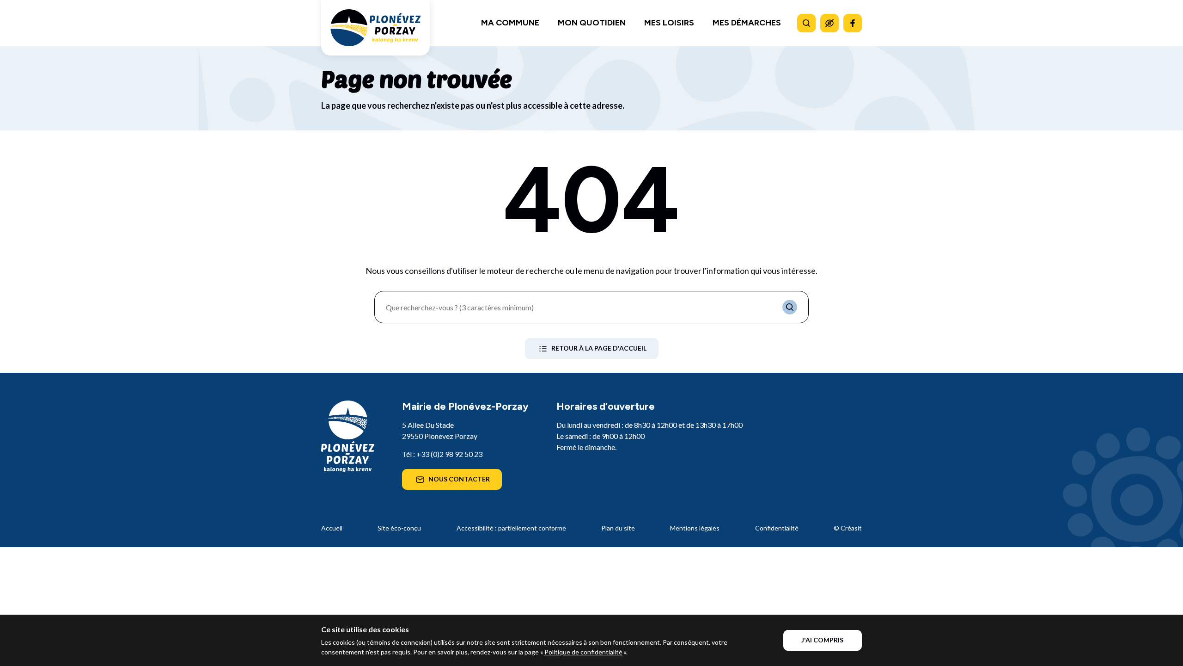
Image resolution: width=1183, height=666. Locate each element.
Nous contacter (459, 479)
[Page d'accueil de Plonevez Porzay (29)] (375, 28)
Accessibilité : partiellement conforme (511, 528)
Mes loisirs (669, 23)
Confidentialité (777, 528)
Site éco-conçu (399, 528)
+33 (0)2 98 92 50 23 (449, 454)
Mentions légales (695, 528)
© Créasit (848, 528)
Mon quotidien (592, 23)
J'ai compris (822, 640)
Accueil (331, 528)
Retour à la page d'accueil (598, 348)
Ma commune (510, 23)
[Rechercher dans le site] (806, 23)
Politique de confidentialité (583, 652)
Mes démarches (747, 23)
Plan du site (618, 528)
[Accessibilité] (829, 23)
